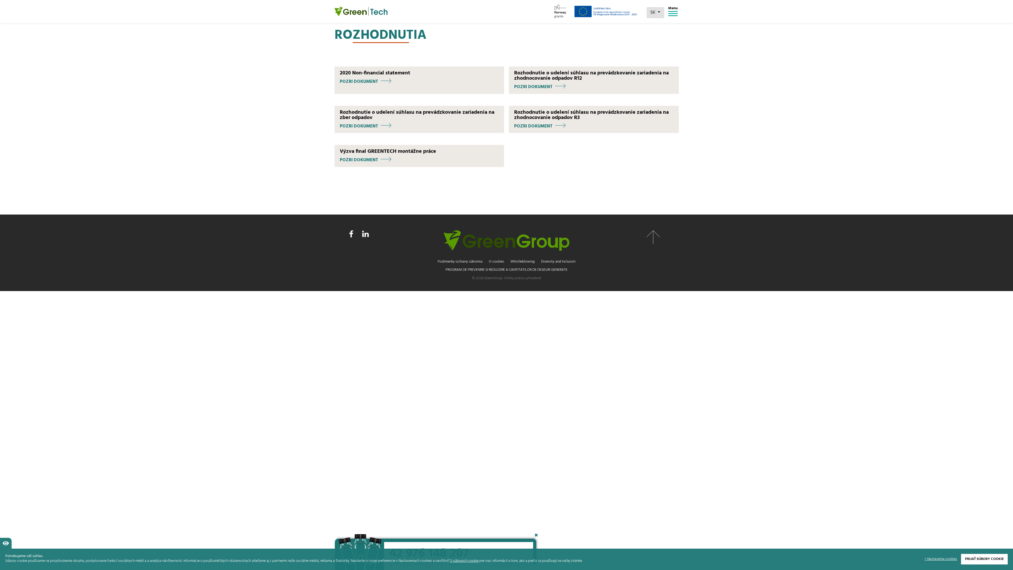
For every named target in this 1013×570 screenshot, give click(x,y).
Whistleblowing (522, 262)
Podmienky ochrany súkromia (460, 262)
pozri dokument (359, 81)
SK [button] (653, 12)
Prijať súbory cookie (984, 559)
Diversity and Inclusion (558, 262)
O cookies (496, 262)
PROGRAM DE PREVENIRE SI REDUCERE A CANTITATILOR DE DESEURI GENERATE (506, 270)
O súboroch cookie (464, 561)
